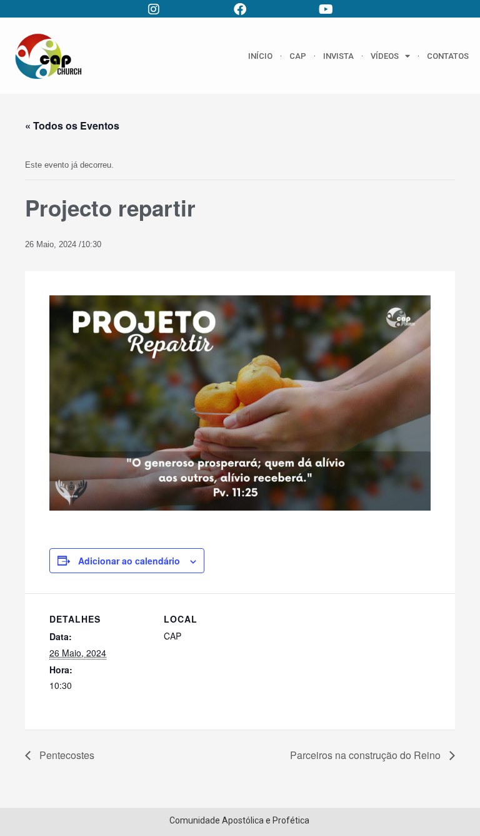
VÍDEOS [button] (385, 56)
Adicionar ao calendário (129, 560)
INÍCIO (260, 56)
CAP (297, 56)
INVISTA (338, 56)
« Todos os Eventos (72, 125)
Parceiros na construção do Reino (366, 755)
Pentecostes (65, 755)
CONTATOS (448, 56)
